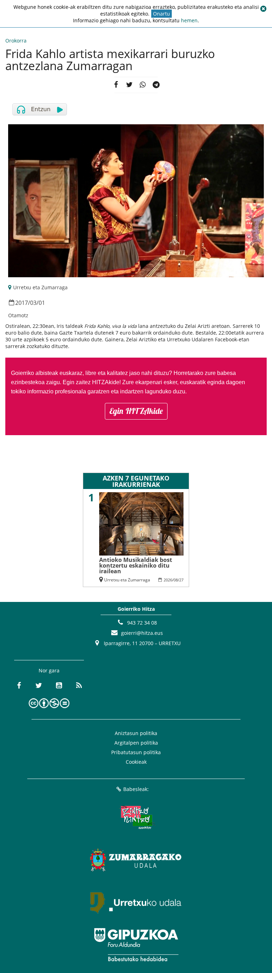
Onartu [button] (161, 13)
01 (42, 303)
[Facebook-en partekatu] (115, 85)
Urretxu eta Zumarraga (40, 287)
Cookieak (136, 761)
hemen (189, 20)
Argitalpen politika (136, 742)
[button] (263, 9)
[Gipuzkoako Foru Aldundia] (136, 944)
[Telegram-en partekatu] (156, 85)
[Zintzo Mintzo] (136, 817)
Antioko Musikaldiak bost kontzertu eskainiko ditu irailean (135, 565)
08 (176, 579)
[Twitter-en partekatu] (129, 85)
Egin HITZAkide (136, 411)
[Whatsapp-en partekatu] (142, 85)
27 (181, 579)
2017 (21, 303)
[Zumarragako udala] (136, 859)
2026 (168, 579)
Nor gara (49, 670)
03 (33, 303)
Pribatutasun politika (136, 752)
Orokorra (16, 40)
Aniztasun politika (136, 733)
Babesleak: (136, 789)
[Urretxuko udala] (136, 902)
